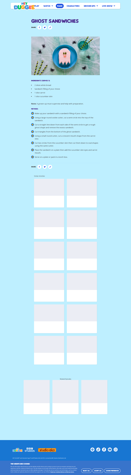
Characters (73, 6)
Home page (24, 6)
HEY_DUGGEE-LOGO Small (17, 449)
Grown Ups (89, 6)
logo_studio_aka (47, 449)
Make (59, 6)
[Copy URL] (50, 27)
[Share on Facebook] (39, 27)
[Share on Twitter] (45, 27)
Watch (46, 6)
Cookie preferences (112, 470)
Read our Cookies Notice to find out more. (62, 472)
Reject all (86, 470)
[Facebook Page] (104, 450)
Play (36, 6)
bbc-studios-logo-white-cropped (30, 449)
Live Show (107, 6)
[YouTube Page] (110, 450)
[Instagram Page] (116, 450)
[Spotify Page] (92, 450)
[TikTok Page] (98, 450)
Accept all (98, 470)
